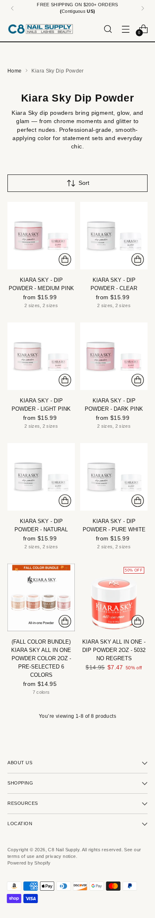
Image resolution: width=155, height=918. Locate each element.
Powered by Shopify (28, 862)
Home (14, 71)
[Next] (143, 8)
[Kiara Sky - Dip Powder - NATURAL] (41, 477)
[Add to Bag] (138, 621)
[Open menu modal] (125, 28)
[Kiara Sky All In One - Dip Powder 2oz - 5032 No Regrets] (114, 597)
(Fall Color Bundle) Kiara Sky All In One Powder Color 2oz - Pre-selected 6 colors (41, 658)
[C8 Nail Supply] (40, 29)
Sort (84, 183)
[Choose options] (65, 259)
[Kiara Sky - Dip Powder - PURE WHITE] (114, 477)
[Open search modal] (107, 28)
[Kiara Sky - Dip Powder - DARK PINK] (114, 356)
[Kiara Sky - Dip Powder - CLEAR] (114, 235)
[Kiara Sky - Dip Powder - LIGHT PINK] (41, 356)
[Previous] (12, 8)
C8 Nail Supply (63, 849)
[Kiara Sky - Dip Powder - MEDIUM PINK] (41, 235)
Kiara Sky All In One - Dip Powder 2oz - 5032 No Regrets (113, 650)
